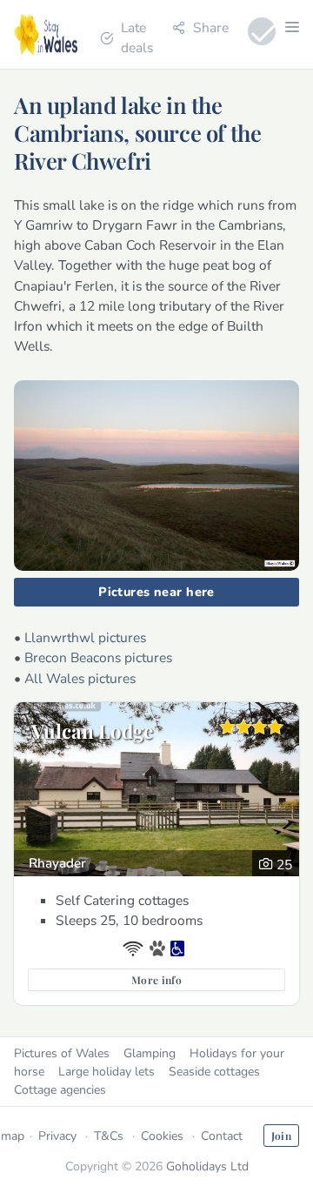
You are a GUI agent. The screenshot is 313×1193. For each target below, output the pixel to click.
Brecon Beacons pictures (98, 657)
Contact (222, 1136)
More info (156, 980)
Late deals (137, 37)
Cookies (162, 1136)
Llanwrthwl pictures (85, 637)
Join (281, 1136)
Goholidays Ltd (207, 1166)
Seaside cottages (214, 1071)
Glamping (149, 1053)
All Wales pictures (80, 678)
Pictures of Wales (62, 1053)
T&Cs (108, 1136)
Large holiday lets (106, 1071)
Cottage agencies (60, 1090)
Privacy (57, 1136)
